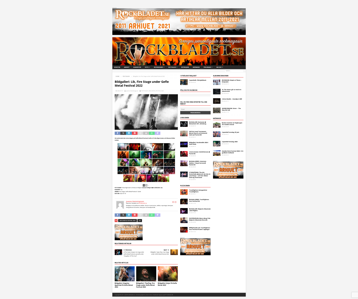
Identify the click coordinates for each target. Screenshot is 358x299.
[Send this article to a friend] (140, 133)
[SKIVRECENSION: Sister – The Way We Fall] (216, 110)
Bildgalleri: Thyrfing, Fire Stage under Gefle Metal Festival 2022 (145, 285)
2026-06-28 (226, 126)
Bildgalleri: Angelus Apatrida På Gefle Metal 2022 (124, 285)
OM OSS (218, 67)
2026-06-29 (193, 82)
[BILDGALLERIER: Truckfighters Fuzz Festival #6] (184, 201)
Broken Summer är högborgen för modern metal (232, 123)
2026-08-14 (193, 126)
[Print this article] (146, 133)
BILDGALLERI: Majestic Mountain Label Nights (200, 209)
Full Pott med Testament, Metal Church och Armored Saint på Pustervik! (198, 133)
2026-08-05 (193, 179)
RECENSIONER (158, 67)
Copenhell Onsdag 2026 (229, 142)
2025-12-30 (193, 203)
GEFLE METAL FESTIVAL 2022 (156, 91)
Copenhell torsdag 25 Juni (230, 132)
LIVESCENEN (184, 118)
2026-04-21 (193, 194)
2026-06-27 (226, 134)
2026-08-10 (193, 146)
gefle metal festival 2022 (127, 220)
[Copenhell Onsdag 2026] (216, 143)
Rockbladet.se (143, 203)
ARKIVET (126, 67)
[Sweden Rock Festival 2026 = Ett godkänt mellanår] (216, 153)
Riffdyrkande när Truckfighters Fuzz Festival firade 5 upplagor (199, 228)
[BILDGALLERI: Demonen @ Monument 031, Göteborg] (184, 124)
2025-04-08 (193, 222)
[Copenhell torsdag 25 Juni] (216, 134)
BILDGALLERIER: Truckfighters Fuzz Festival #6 (199, 200)
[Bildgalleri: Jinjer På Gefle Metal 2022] (168, 273)
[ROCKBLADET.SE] (179, 64)
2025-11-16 (226, 112)
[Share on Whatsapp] (152, 133)
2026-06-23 (226, 155)
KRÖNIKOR (196, 67)
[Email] (175, 202)
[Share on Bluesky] (169, 133)
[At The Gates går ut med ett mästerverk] (216, 91)
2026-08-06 (193, 155)
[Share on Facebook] (117, 133)
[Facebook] (173, 202)
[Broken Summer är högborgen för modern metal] (216, 125)
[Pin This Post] (135, 133)
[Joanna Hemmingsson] (120, 208)
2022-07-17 (120, 91)
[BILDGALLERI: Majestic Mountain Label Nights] (184, 211)
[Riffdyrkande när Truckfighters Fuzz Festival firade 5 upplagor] (184, 229)
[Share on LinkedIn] (129, 133)
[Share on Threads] (175, 133)
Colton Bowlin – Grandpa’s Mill (232, 99)
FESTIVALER (172, 67)
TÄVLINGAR (207, 67)
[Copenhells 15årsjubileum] (184, 82)
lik (140, 220)
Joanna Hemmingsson (132, 91)
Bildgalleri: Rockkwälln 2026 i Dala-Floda (198, 143)
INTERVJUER (185, 67)
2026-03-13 (226, 101)
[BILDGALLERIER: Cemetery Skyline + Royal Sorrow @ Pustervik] (184, 163)
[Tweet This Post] (123, 133)
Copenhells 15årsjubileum (197, 80)
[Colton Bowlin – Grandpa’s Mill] (216, 101)
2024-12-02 (193, 231)
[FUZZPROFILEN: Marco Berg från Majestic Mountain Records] (184, 220)
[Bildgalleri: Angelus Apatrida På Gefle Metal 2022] (125, 273)
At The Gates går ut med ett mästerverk (231, 90)
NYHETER (117, 67)
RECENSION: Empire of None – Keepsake (232, 81)
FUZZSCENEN (185, 186)
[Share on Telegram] (163, 133)
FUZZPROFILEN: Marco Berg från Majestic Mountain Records (199, 219)
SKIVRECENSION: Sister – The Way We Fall (231, 109)
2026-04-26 (226, 93)
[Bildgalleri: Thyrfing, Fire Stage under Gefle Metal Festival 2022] (146, 273)
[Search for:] (234, 71)
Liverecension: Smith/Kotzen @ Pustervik (199, 152)
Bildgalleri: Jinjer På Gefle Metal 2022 (167, 284)
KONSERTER (137, 67)
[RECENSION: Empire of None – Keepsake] (216, 82)
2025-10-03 (193, 212)
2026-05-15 (226, 84)
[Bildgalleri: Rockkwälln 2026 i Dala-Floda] (184, 144)
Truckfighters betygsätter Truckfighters (198, 191)
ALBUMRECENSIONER (220, 76)
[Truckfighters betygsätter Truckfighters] (184, 192)
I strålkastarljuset (188, 76)
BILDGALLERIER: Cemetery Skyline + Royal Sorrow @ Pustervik (197, 163)
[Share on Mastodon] (157, 133)
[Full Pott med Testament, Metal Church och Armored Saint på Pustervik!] (184, 133)
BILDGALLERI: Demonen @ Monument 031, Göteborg (197, 123)
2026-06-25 (226, 143)
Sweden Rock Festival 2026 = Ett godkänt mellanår (232, 152)
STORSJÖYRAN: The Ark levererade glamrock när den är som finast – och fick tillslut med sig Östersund (199, 174)
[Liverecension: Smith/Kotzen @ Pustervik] (184, 154)
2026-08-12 (193, 137)
